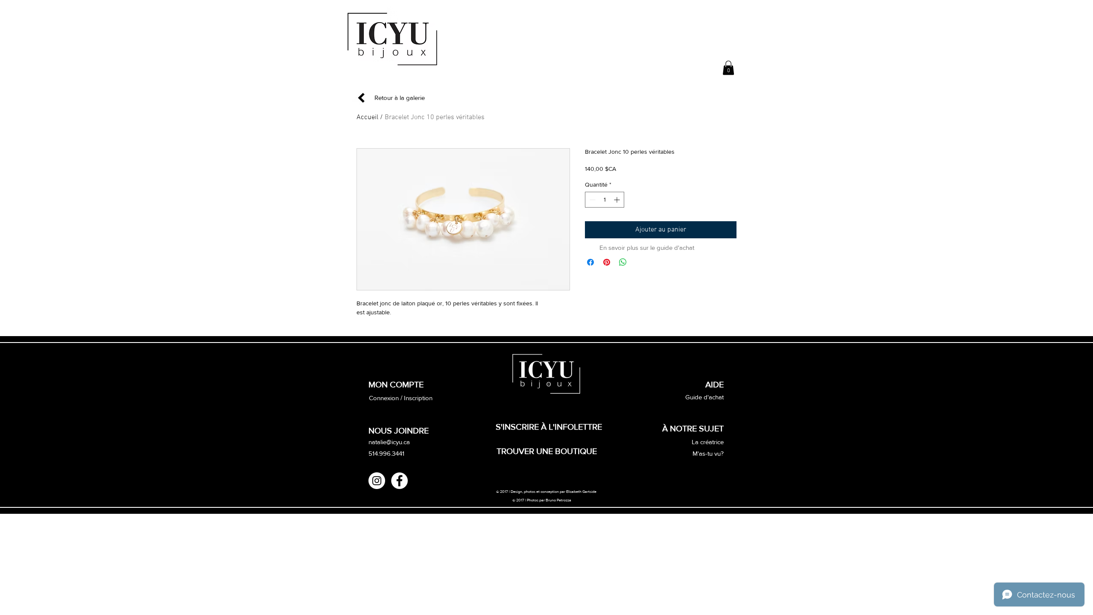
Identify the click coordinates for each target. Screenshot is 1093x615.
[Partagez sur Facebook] (590, 262)
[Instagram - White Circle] (376, 480)
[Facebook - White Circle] (399, 480)
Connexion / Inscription (401, 397)
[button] (728, 68)
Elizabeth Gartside (581, 491)
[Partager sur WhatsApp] (623, 262)
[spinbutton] (604, 199)
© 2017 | (519, 500)
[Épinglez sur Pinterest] (607, 262)
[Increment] (617, 199)
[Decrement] (591, 199)
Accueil (367, 117)
